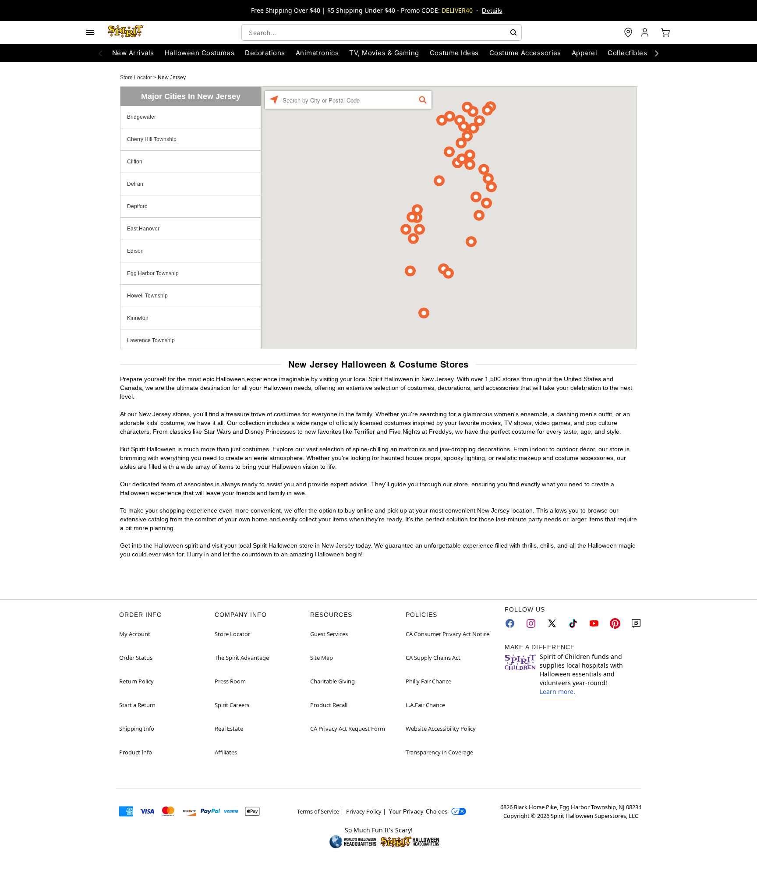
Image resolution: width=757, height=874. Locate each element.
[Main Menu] (90, 32)
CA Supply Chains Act (433, 658)
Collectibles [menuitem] (627, 53)
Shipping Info (136, 728)
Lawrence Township (151, 340)
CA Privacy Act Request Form (347, 728)
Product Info (135, 752)
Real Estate (229, 728)
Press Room (230, 681)
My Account (134, 634)
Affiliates (226, 752)
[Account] (646, 32)
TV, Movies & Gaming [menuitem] (384, 53)
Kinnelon (138, 318)
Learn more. (557, 691)
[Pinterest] (615, 623)
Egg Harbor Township (153, 273)
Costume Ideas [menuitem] (454, 53)
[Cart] (665, 32)
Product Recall (328, 705)
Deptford (137, 206)
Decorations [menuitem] (265, 53)
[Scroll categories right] (656, 53)
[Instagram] (531, 623)
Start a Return (137, 705)
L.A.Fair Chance (425, 705)
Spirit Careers (232, 705)
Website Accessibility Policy (441, 728)
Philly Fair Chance (428, 681)
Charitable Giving (332, 681)
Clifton (134, 162)
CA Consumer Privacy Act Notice (447, 634)
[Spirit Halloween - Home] (126, 32)
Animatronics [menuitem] (317, 53)
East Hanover (143, 229)
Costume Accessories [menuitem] (525, 53)
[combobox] (381, 32)
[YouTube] (594, 623)
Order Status (135, 658)
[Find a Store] (628, 32)
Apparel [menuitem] (584, 53)
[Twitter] (552, 623)
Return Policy (136, 681)
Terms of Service (318, 811)
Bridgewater (141, 117)
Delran (135, 184)
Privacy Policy (364, 811)
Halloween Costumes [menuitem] (200, 53)
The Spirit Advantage (242, 658)
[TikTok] (573, 623)
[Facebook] (510, 623)
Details (492, 10)
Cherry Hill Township (152, 139)
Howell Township (147, 296)
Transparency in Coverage (439, 752)
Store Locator (136, 77)
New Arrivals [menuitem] (133, 53)
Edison (135, 251)
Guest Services (329, 634)
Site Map (321, 658)
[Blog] (636, 623)
